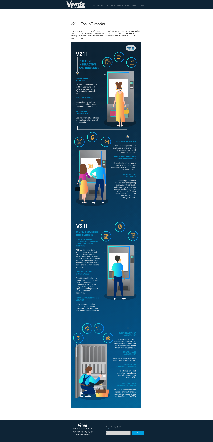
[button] (112, 5)
